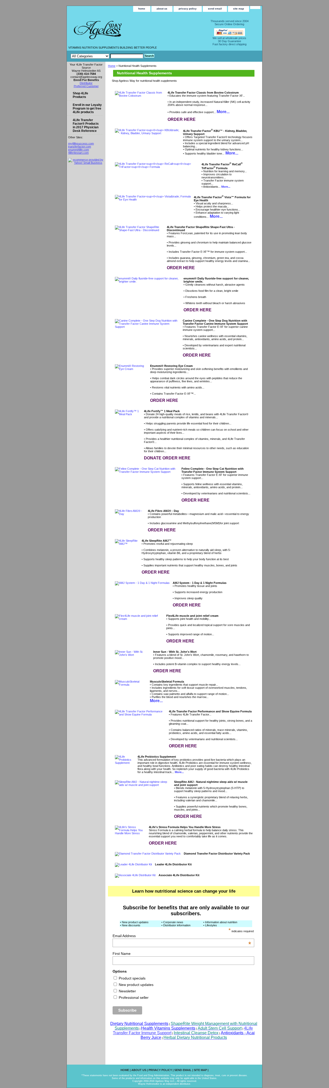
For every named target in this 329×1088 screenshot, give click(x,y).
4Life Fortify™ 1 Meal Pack (162, 411)
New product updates (135, 985)
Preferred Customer (86, 86)
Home (111, 65)
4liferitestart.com (78, 152)
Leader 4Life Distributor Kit (173, 864)
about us (162, 8)
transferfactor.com (79, 146)
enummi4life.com (78, 149)
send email (215, 8)
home (141, 8)
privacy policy (188, 8)
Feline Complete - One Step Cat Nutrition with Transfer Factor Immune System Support (212, 470)
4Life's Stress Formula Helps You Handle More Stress (185, 827)
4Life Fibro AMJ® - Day (163, 510)
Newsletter (127, 991)
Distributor (86, 83)
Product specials (131, 978)
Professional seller (133, 997)
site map (238, 8)
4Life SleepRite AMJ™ (156, 540)
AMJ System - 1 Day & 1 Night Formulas (199, 582)
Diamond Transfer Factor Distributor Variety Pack (217, 853)
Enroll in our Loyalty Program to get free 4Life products (87, 108)
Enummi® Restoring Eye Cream (171, 365)
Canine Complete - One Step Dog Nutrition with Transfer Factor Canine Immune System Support (215, 322)
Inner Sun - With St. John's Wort (175, 651)
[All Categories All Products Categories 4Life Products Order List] (107, 56)
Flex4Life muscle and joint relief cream (192, 615)
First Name (122, 953)
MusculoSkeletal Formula (167, 681)
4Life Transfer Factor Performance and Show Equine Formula (210, 711)
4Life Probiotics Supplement (157, 756)
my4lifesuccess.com (81, 143)
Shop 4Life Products (80, 95)
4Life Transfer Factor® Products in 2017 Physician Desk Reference (86, 125)
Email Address (182, 936)
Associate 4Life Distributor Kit (179, 875)
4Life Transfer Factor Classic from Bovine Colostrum (203, 92)
